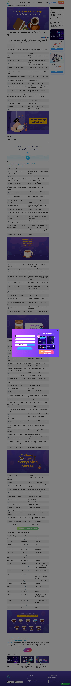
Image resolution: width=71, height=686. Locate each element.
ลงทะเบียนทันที (25, 348)
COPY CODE (30, 344)
